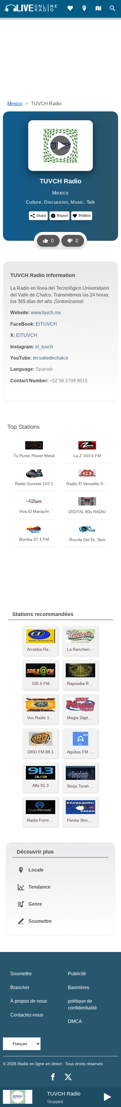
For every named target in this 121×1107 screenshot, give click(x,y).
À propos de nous (28, 1001)
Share (41, 216)
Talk (91, 202)
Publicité (77, 973)
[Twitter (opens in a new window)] (68, 1077)
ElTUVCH (46, 324)
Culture (33, 202)
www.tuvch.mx (46, 312)
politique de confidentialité (82, 1004)
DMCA (75, 1021)
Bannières (78, 987)
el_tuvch (44, 346)
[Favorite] (70, 9)
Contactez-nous (26, 1014)
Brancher (19, 987)
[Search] (112, 9)
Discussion (56, 202)
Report (62, 216)
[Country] (98, 9)
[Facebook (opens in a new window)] (53, 1077)
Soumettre (21, 973)
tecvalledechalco (50, 357)
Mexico (14, 103)
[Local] (84, 9)
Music (77, 202)
